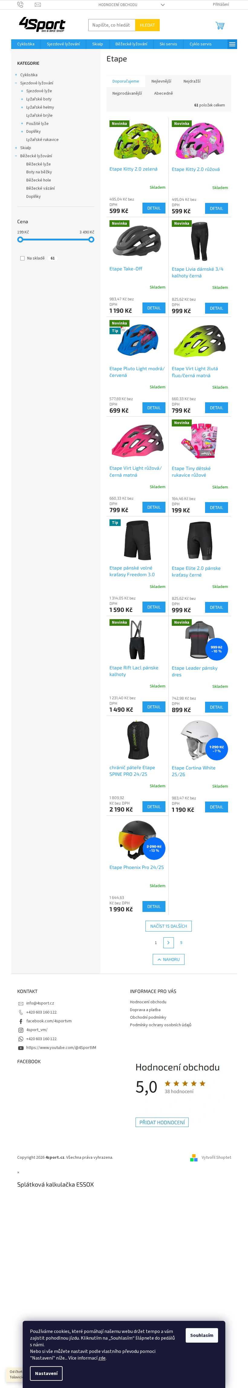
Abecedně (163, 93)
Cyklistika (29, 75)
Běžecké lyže (38, 164)
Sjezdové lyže (39, 91)
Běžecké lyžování (36, 156)
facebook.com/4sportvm (49, 1021)
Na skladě (41, 258)
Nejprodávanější (127, 93)
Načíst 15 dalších (168, 926)
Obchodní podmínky (148, 1017)
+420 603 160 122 (41, 1012)
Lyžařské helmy (40, 107)
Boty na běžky (39, 172)
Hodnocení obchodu (118, 5)
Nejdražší (192, 81)
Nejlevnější (161, 81)
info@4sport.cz (40, 1003)
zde (102, 1358)
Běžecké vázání (40, 188)
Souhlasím (202, 1335)
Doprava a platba (145, 1010)
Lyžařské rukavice (42, 140)
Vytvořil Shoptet (216, 1157)
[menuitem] (26, 44)
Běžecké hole (38, 180)
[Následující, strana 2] (168, 942)
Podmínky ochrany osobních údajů (160, 1025)
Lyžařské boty (39, 99)
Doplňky (33, 132)
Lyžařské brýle (39, 116)
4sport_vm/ (36, 1030)
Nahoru (171, 959)
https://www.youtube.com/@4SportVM (61, 1048)
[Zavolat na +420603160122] (26, 4)
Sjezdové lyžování (36, 83)
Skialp (25, 148)
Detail (154, 208)
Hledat (147, 25)
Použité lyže (37, 124)
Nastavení (46, 1373)
